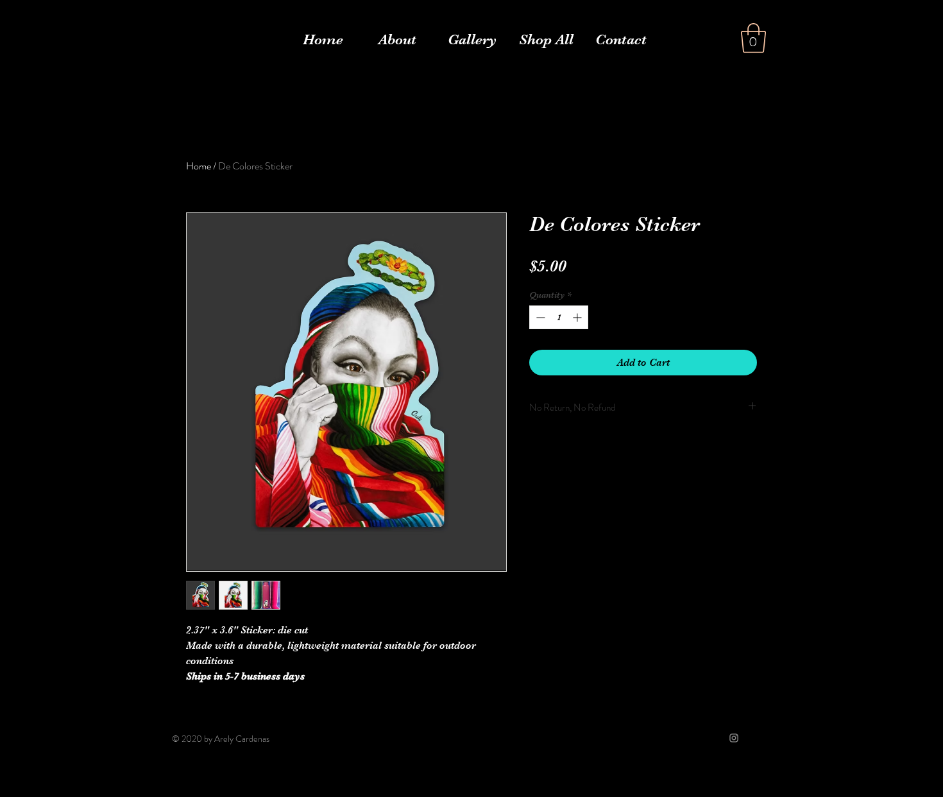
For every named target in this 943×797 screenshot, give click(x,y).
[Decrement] (539, 317)
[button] (753, 38)
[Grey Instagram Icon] (734, 738)
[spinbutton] (558, 317)
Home (198, 166)
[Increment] (578, 317)
